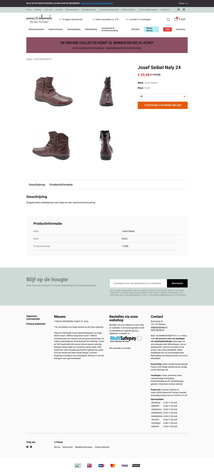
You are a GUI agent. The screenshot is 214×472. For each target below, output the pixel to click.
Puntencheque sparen (148, 10)
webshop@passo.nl (159, 327)
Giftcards (135, 29)
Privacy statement (35, 323)
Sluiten (182, 3)
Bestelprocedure (89, 10)
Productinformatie (61, 184)
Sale (167, 29)
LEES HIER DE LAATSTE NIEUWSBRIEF (97, 3)
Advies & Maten (128, 10)
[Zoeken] (168, 19)
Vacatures (165, 10)
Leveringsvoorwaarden (109, 10)
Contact (59, 10)
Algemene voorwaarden (33, 317)
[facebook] (178, 10)
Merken (38, 10)
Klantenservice (72, 10)
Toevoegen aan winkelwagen (162, 105)
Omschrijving (37, 184)
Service (57, 447)
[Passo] (39, 19)
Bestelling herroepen (83, 447)
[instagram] (183, 10)
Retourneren (67, 447)
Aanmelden (177, 283)
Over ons (48, 10)
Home (28, 10)
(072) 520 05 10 (157, 330)
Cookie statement (102, 447)
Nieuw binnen (149, 29)
